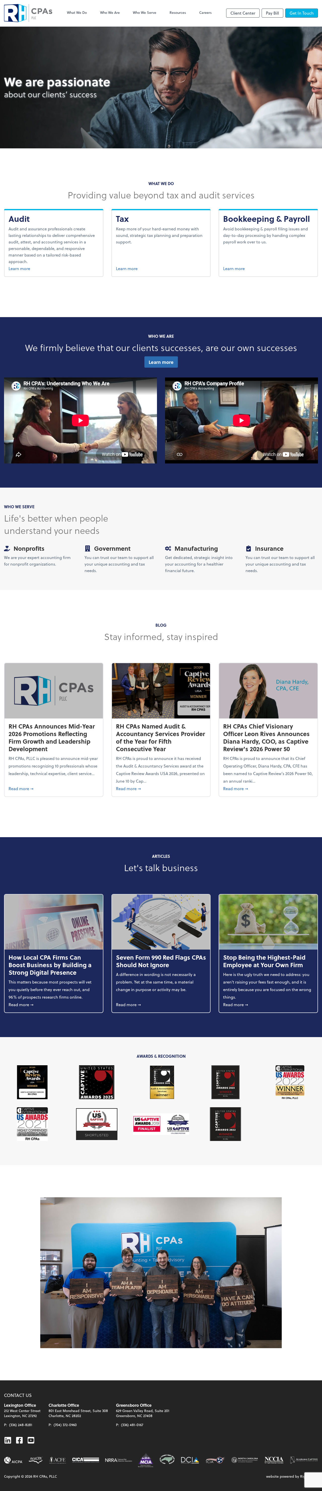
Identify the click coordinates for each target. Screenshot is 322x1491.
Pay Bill (272, 13)
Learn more (31, 268)
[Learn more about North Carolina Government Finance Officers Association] (167, 1460)
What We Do (77, 12)
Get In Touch (302, 13)
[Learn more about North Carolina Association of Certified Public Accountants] (36, 1460)
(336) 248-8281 (20, 1424)
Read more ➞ (54, 788)
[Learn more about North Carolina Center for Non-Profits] (244, 1460)
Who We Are (110, 12)
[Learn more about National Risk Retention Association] (118, 1460)
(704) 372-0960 (65, 1424)
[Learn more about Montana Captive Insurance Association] (145, 1460)
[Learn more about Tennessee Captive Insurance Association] (215, 1460)
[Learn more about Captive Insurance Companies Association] (85, 1460)
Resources (178, 12)
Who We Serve (144, 12)
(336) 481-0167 (132, 1424)
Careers (205, 12)
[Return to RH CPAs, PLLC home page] (28, 13)
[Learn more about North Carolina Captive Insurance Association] (274, 1460)
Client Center (242, 13)
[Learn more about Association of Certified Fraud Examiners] (57, 1460)
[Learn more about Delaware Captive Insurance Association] (190, 1460)
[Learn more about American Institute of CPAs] (13, 1460)
